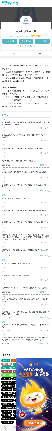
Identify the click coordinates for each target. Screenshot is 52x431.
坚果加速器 (6, 364)
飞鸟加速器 (6, 390)
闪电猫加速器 (7, 400)
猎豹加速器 (6, 415)
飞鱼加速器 (6, 411)
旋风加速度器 (7, 393)
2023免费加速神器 (9, 408)
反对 (46, 128)
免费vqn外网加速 (8, 368)
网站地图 (5, 360)
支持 (41, 128)
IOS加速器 (6, 379)
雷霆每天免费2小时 (9, 404)
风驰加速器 (6, 371)
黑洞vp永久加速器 (9, 397)
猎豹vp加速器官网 (9, 419)
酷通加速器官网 (8, 386)
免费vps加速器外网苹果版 (12, 375)
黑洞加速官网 (7, 422)
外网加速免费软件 (9, 382)
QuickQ (15, 360)
